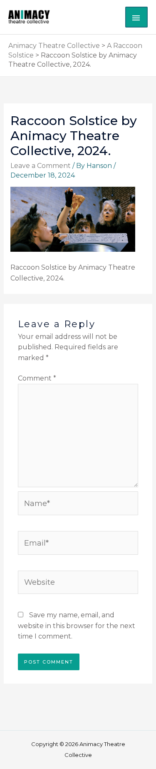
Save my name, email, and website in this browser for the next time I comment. (76, 625)
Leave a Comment (40, 166)
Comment (37, 378)
